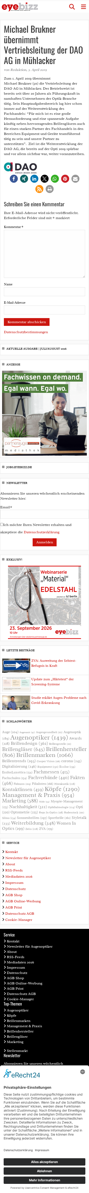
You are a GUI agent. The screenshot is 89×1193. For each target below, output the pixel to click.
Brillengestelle (60, 744)
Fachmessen (52, 772)
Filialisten (42, 784)
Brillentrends (19, 761)
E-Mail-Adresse (15, 303)
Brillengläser (23, 749)
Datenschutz (15, 889)
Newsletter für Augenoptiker (28, 858)
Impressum (14, 882)
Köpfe (62, 789)
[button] (72, 7)
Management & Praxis (38, 795)
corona (71, 760)
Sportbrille (59, 818)
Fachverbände (48, 777)
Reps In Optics (51, 812)
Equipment (47, 767)
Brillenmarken (44, 755)
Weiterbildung (33, 823)
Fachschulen (14, 778)
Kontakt (11, 852)
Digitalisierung (19, 766)
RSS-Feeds (14, 870)
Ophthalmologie (61, 807)
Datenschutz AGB (19, 913)
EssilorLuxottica (17, 772)
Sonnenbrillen (32, 817)
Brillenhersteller (20, 1031)
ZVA (46, 828)
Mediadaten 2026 (18, 876)
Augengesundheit (49, 732)
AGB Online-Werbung (23, 901)
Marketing (20, 800)
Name (8, 284)
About (10, 864)
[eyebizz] (20, 7)
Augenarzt (27, 732)
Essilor (67, 767)
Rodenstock (74, 812)
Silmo (9, 818)
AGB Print (13, 907)
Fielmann (22, 784)
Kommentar (13, 227)
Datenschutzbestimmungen (26, 332)
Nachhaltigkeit (28, 807)
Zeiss (31, 829)
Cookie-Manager (18, 919)
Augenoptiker (39, 737)
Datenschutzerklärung (42, 532)
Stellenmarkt (17, 1050)
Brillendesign (29, 743)
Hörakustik (64, 784)
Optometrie (24, 812)
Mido (44, 801)
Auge (10, 732)
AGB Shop (13, 895)
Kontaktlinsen (23, 789)
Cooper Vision (48, 761)
